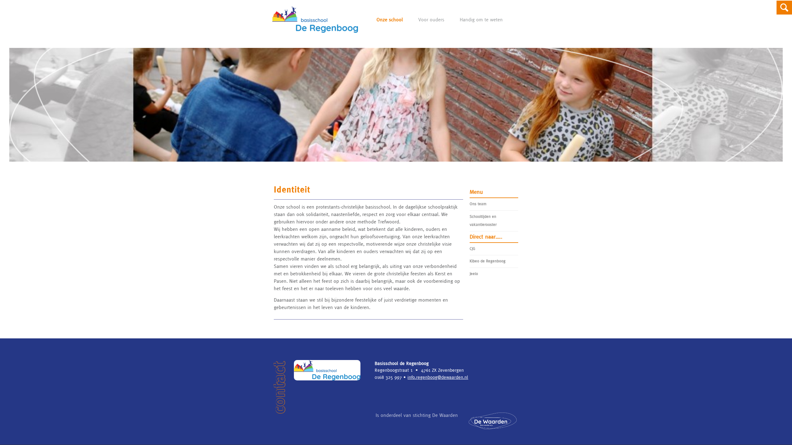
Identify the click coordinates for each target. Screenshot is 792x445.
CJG (472, 248)
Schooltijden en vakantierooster (483, 220)
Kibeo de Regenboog (488, 261)
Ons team (478, 203)
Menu (476, 192)
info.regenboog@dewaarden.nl (437, 377)
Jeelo (474, 273)
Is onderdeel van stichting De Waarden (417, 415)
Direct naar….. (486, 236)
